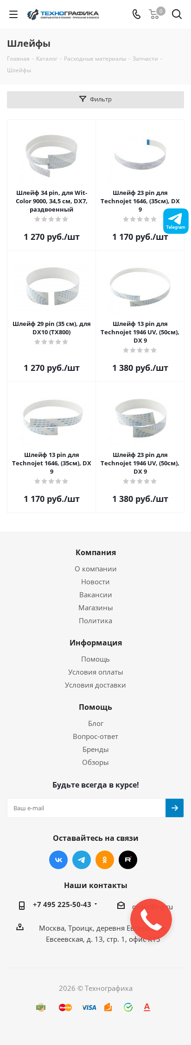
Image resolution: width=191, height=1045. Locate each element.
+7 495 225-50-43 (62, 904)
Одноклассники (105, 860)
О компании (96, 568)
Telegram (81, 860)
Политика (95, 620)
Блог (95, 723)
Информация (96, 643)
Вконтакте (58, 860)
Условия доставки (95, 684)
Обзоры (95, 762)
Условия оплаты (95, 671)
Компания (96, 552)
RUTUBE (128, 860)
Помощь (95, 658)
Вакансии (95, 594)
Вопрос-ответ (95, 736)
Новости (95, 581)
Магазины (95, 607)
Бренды (96, 749)
